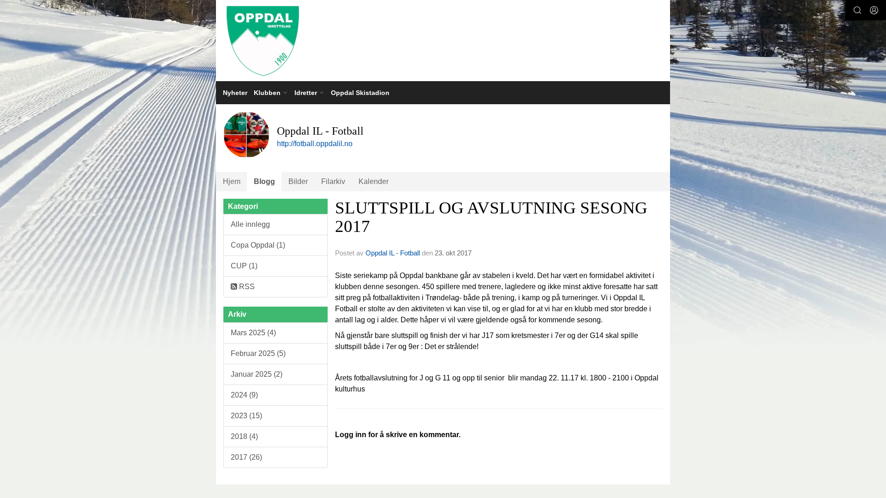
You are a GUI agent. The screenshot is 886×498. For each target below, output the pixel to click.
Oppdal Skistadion (360, 92)
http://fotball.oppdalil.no (315, 144)
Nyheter (235, 92)
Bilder (298, 181)
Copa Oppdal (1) (258, 245)
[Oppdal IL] (443, 40)
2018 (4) (244, 436)
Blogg (264, 181)
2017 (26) (246, 457)
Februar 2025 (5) (258, 353)
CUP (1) (244, 266)
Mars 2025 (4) (253, 333)
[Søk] (857, 10)
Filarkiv (333, 181)
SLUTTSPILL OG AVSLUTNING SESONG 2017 (491, 217)
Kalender (374, 181)
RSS (246, 286)
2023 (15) (246, 416)
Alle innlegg (250, 224)
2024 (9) (244, 395)
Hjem (231, 181)
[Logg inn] (874, 10)
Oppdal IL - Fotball (392, 253)
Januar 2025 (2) (256, 374)
